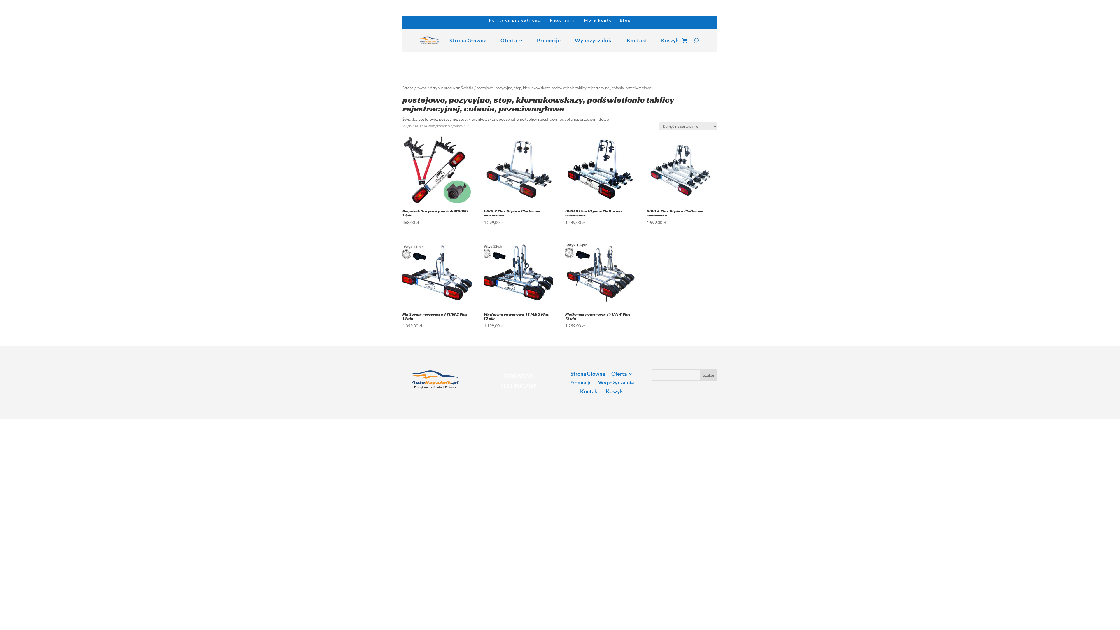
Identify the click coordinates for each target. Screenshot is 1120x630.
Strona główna (414, 87)
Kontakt (637, 40)
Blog (625, 20)
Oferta (509, 40)
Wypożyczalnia (594, 40)
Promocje (549, 40)
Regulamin (563, 20)
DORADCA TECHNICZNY (518, 380)
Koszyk (670, 40)
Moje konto (598, 20)
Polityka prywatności (515, 20)
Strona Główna (468, 40)
